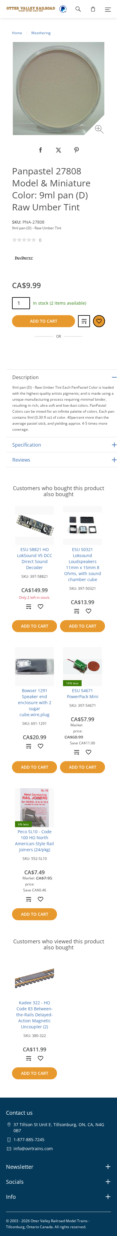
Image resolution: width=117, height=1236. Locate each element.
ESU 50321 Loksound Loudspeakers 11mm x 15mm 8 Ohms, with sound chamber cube (82, 564)
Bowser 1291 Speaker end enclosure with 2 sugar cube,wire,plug (34, 702)
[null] (41, 150)
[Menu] (108, 9)
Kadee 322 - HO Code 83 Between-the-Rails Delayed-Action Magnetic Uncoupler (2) (34, 1014)
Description (25, 377)
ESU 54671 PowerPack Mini (82, 693)
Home (17, 32)
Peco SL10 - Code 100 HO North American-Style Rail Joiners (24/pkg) (34, 840)
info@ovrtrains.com (33, 1148)
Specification (26, 445)
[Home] (28, 9)
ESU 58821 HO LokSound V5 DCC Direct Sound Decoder (34, 558)
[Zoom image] (100, 130)
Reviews (21, 460)
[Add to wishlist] (40, 607)
